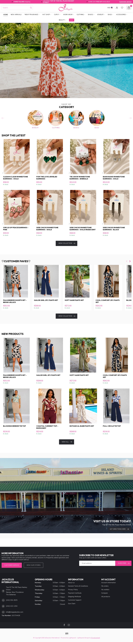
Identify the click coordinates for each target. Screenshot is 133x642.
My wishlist (105, 590)
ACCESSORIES (121, 15)
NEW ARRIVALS (16, 15)
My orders (104, 586)
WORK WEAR (67, 15)
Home (5, 15)
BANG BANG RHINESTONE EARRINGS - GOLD (114, 178)
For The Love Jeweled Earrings (46, 178)
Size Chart (71, 604)
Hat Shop (46, 15)
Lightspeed (72, 638)
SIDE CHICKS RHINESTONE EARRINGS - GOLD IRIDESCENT (83, 228)
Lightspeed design (83, 638)
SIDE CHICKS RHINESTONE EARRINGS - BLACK (114, 228)
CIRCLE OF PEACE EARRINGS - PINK (15, 228)
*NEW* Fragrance (31, 15)
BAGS (110, 15)
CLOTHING (80, 15)
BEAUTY (62, 20)
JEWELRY (100, 15)
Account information (108, 583)
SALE (71, 20)
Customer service (125, 2)
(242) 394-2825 (11, 600)
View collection (65, 243)
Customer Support (74, 600)
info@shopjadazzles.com (14, 612)
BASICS (90, 15)
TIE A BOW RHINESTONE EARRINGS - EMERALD (80, 178)
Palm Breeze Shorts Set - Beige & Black (15, 301)
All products (105, 597)
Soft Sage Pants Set (74, 300)
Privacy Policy (73, 590)
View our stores (33, 565)
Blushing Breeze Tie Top (14, 426)
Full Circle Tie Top (112, 426)
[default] (2, 173)
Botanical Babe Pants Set (82, 426)
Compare (104, 593)
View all (65, 442)
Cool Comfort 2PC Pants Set (108, 301)
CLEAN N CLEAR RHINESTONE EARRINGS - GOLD (15, 178)
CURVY (56, 15)
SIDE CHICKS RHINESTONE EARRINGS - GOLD (47, 228)
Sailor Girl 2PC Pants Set (46, 300)
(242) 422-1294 (11, 606)
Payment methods (74, 593)
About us (71, 583)
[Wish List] (122, 8)
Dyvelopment (95, 638)
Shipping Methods (74, 597)
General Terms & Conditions (78, 586)
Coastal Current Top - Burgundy (47, 427)
